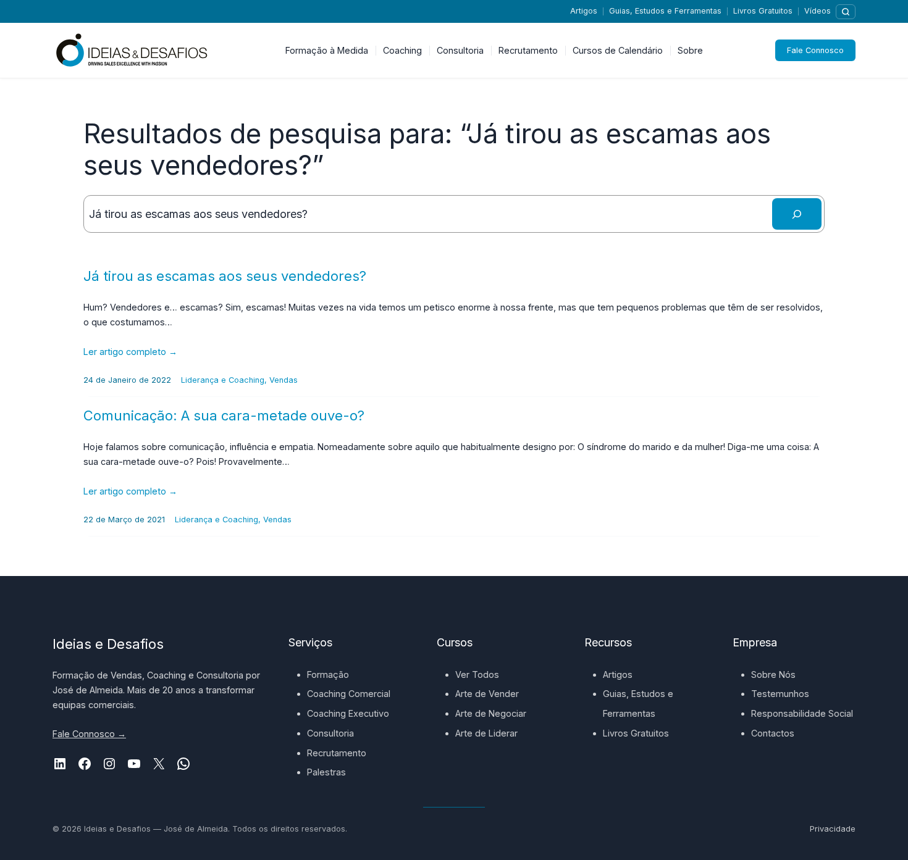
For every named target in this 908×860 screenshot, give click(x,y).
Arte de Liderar (486, 733)
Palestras (326, 772)
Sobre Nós (773, 674)
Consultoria (330, 733)
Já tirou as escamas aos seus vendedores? (224, 276)
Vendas (283, 380)
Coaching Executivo (348, 713)
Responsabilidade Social (802, 713)
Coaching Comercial (348, 693)
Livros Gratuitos (762, 10)
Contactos (772, 733)
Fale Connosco (815, 50)
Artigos (583, 10)
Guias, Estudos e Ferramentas (665, 10)
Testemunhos (780, 693)
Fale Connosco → (89, 733)
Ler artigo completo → (130, 351)
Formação (328, 674)
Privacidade (832, 828)
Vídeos (817, 10)
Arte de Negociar (490, 713)
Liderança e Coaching (222, 380)
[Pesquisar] (845, 11)
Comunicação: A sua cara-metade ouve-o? (223, 415)
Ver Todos (477, 674)
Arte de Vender (487, 693)
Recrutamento (336, 753)
